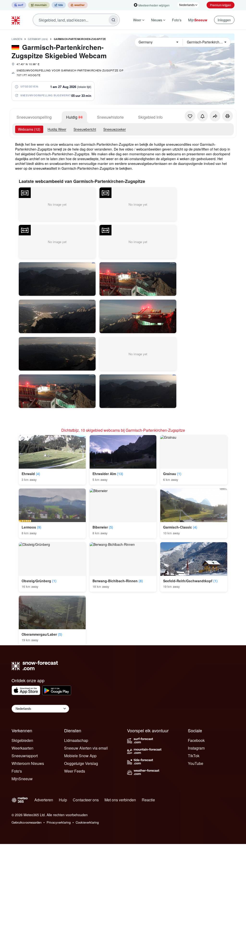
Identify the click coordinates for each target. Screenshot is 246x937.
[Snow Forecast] (16, 20)
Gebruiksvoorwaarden (27, 822)
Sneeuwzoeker (114, 129)
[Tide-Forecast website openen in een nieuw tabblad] (59, 5)
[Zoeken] (113, 20)
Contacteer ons (86, 800)
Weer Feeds (74, 771)
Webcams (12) (29, 129)
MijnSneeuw (22, 778)
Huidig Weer (57, 129)
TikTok (193, 755)
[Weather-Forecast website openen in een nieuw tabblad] (78, 5)
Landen (17, 39)
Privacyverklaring (59, 822)
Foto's (176, 19)
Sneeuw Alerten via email (86, 748)
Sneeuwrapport (25, 755)
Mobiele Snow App (80, 755)
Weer (137, 19)
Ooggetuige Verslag (81, 763)
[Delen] (215, 116)
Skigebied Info (150, 117)
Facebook (196, 740)
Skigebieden (22, 740)
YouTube (195, 763)
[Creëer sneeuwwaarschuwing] (202, 116)
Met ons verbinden (120, 800)
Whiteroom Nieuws (28, 763)
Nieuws (156, 19)
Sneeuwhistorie (110, 117)
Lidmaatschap (76, 740)
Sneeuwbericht (85, 129)
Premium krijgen (220, 5)
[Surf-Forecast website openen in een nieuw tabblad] (19, 5)
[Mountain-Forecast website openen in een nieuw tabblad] (39, 5)
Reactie (148, 800)
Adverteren (43, 800)
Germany (38, 39)
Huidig (71, 117)
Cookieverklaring (87, 822)
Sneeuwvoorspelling (34, 117)
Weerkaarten (22, 748)
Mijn (197, 19)
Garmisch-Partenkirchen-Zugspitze (80, 39)
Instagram (196, 748)
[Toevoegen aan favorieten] (190, 116)
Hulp (63, 800)
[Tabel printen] (227, 116)
